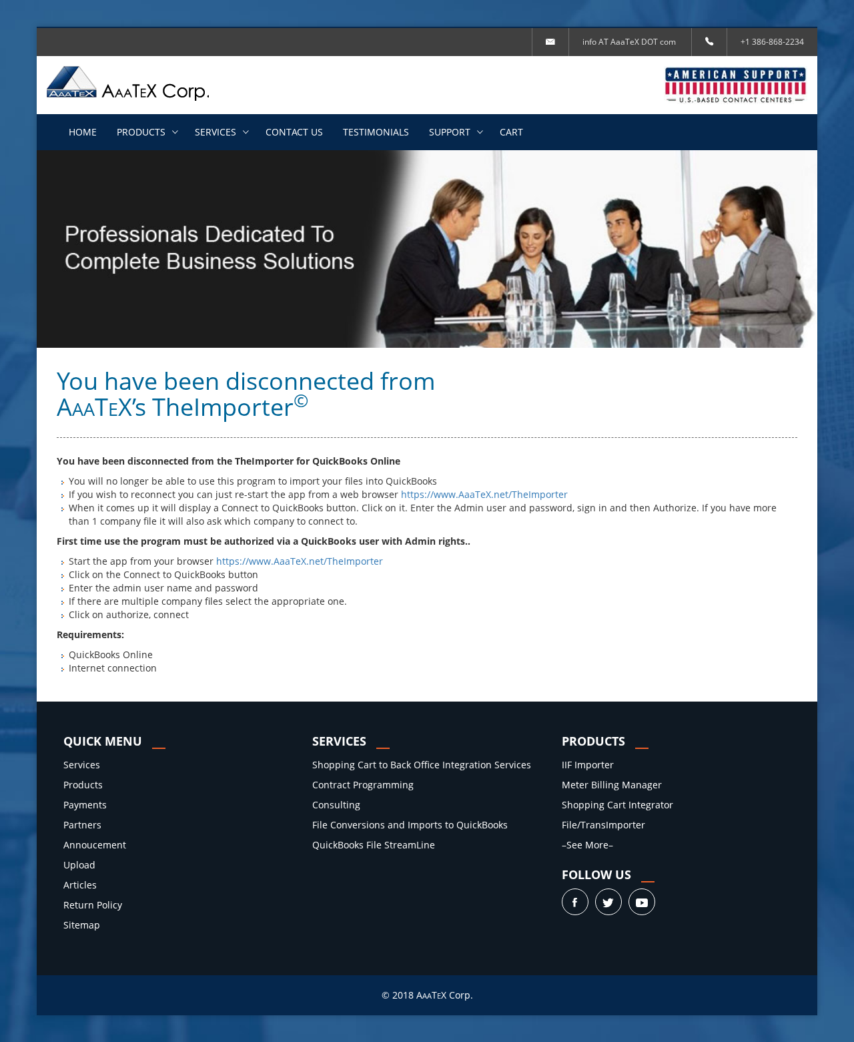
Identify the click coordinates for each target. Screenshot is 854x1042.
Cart (511, 131)
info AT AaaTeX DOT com (629, 41)
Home (83, 131)
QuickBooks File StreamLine (373, 844)
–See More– (587, 844)
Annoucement (94, 844)
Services (215, 131)
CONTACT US (294, 131)
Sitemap (81, 925)
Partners (82, 824)
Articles (80, 884)
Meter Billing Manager (612, 784)
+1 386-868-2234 (772, 41)
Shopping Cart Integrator (617, 804)
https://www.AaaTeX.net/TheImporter (485, 494)
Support (449, 131)
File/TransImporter (603, 824)
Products (141, 131)
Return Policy (92, 904)
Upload (79, 864)
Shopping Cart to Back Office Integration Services (421, 764)
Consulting (336, 804)
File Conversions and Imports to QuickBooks (410, 824)
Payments (85, 804)
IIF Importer (588, 764)
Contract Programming (363, 784)
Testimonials (376, 131)
